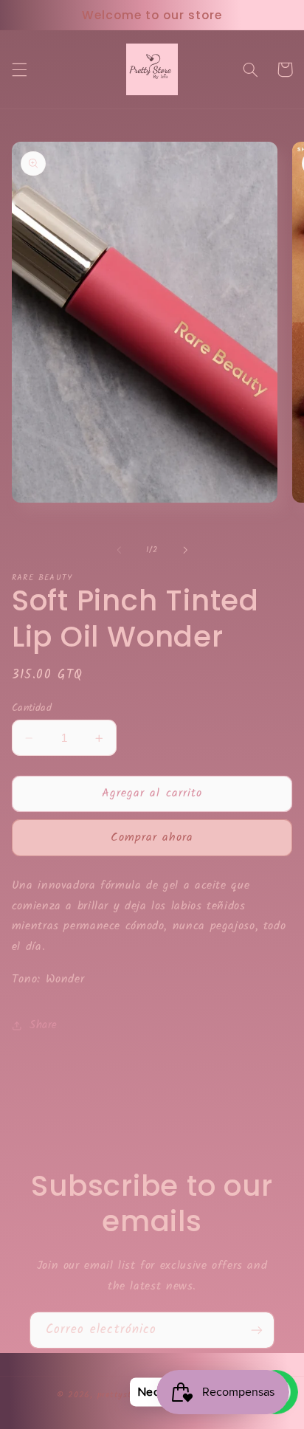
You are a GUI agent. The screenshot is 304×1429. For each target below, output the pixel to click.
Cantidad (32, 707)
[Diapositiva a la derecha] (185, 550)
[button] (19, 69)
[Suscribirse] (257, 1330)
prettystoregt (125, 1395)
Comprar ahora (152, 837)
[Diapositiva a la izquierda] (119, 550)
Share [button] (44, 1025)
